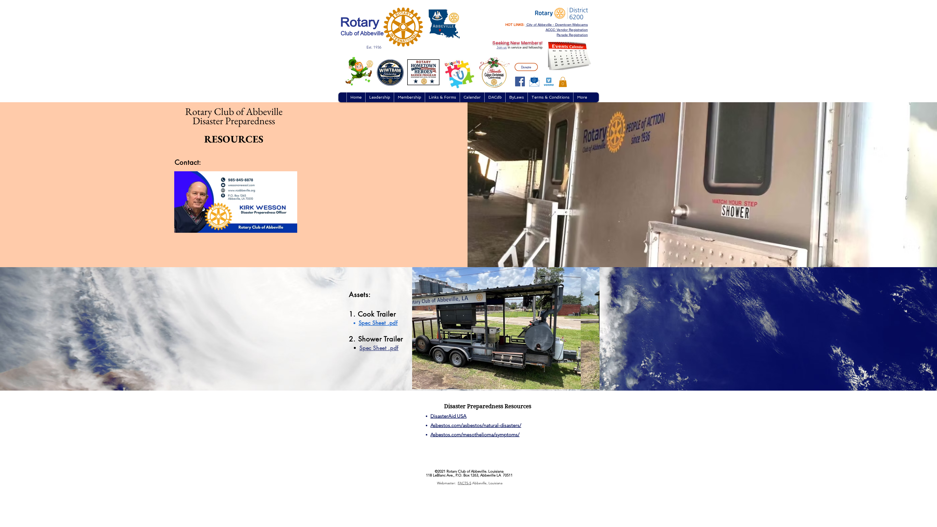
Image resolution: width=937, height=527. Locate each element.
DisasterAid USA (448, 416)
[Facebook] (520, 81)
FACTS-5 (464, 483)
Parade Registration (572, 35)
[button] (563, 82)
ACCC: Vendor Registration (567, 30)
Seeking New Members (516, 43)
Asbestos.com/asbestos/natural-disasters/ (475, 425)
